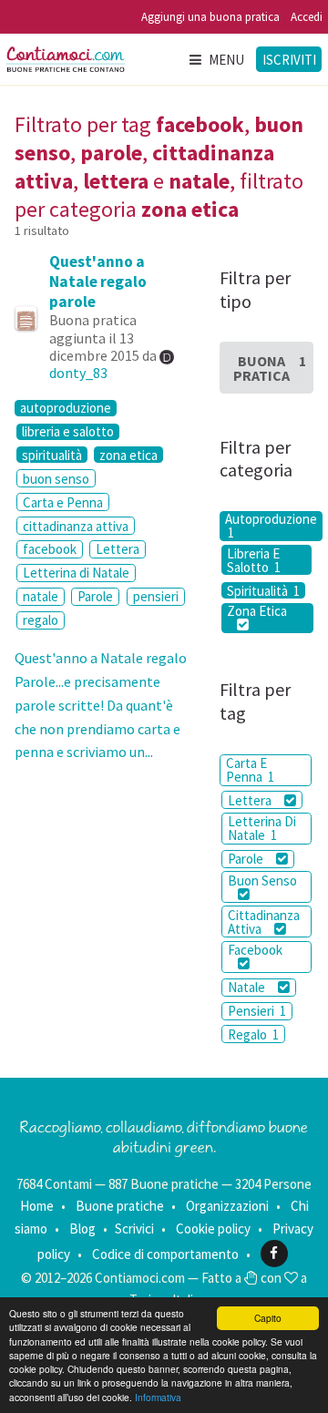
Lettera (117, 549)
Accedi (307, 17)
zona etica (128, 454)
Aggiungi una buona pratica (210, 17)
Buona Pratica (269, 368)
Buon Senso (262, 880)
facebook (50, 549)
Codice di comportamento (165, 1253)
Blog (82, 1228)
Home (37, 1205)
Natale (248, 987)
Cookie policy (213, 1228)
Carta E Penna (250, 769)
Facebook (255, 949)
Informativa (158, 1397)
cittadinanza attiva (75, 526)
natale (40, 596)
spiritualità (52, 454)
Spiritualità (263, 590)
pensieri (156, 596)
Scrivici (134, 1228)
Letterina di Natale (76, 572)
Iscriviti (289, 59)
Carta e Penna (63, 502)
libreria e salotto (68, 432)
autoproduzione (65, 408)
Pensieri (257, 1010)
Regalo (253, 1034)
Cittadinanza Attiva (264, 921)
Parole (95, 596)
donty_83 (78, 372)
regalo (40, 620)
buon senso (56, 478)
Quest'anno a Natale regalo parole (98, 281)
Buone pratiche (120, 1205)
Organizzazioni (227, 1205)
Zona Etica (257, 611)
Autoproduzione (271, 526)
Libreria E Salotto (254, 560)
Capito (268, 1318)
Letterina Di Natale (262, 828)
